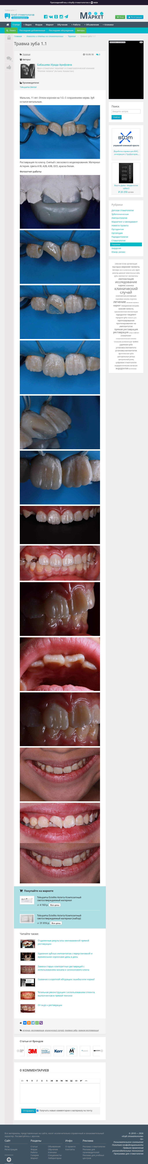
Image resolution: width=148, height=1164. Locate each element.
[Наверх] (9, 1159)
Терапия (26, 54)
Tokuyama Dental (28, 87)
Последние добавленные (32, 30)
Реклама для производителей (91, 1151)
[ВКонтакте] (25, 1023)
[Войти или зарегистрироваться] (9, 37)
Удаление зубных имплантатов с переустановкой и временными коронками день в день (65, 955)
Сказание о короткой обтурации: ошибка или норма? (66, 979)
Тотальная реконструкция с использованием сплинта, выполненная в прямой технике (66, 994)
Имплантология (119, 218)
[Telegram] (33, 1023)
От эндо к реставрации (50, 1005)
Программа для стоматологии (128, 1153)
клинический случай (54, 1030)
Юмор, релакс (118, 252)
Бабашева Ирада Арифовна (54, 64)
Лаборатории (54, 1158)
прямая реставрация (88, 1030)
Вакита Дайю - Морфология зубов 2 (126, 187)
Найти (116, 117)
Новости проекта (120, 225)
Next (101, 1051)
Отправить (28, 1110)
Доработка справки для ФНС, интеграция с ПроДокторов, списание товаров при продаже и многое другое (126, 153)
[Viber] (41, 1023)
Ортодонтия (118, 229)
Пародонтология (120, 236)
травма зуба (71, 1030)
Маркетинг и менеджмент (125, 221)
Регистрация (136, 17)
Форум (38, 24)
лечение (26, 1030)
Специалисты (55, 1155)
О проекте (70, 1146)
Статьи (16, 24)
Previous (18, 1051)
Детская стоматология (123, 210)
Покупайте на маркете (38, 891)
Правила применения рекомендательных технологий (127, 1149)
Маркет (50, 24)
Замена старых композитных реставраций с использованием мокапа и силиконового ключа (63, 968)
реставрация (37, 1030)
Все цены (54, 904)
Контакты (70, 1149)
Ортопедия (117, 233)
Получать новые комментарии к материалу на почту (65, 1110)
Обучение (62, 24)
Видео (28, 24)
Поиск (12, 30)
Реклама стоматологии (94, 1146)
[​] (60, 1093)
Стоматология (118, 240)
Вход (121, 17)
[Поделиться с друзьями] (9, 67)
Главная (18, 36)
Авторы (81, 30)
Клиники (108, 24)
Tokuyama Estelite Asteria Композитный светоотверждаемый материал (59, 899)
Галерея (35, 1155)
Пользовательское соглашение (128, 1142)
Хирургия (116, 248)
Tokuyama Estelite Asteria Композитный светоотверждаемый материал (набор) (59, 917)
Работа (76, 24)
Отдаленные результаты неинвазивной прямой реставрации (63, 942)
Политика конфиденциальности (127, 1145)
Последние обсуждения (61, 30)
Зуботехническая (120, 214)
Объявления (92, 24)
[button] (22, 1080)
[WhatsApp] (37, 1023)
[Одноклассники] (29, 1023)
